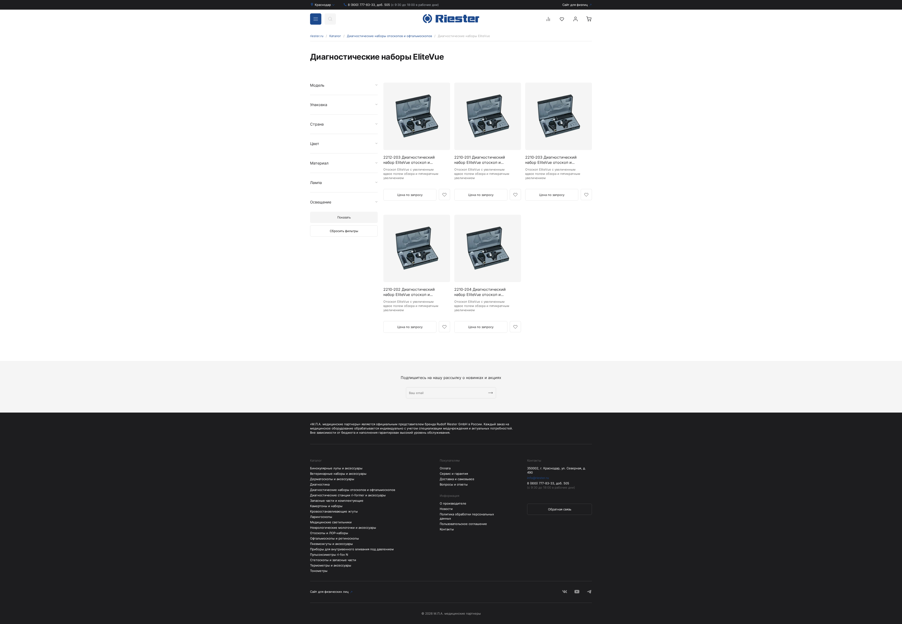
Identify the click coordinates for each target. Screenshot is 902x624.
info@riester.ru (538, 478)
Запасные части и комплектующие (336, 500)
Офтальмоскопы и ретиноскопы (334, 538)
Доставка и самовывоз (457, 479)
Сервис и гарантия (454, 473)
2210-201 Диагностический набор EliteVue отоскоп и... (479, 160)
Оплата (445, 468)
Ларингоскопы (321, 517)
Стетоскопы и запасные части (333, 560)
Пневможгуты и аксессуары (331, 544)
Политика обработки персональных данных (467, 516)
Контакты (447, 529)
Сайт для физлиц (575, 5)
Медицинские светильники (331, 522)
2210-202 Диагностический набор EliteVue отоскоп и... (409, 292)
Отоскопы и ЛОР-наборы (329, 533)
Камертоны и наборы (326, 506)
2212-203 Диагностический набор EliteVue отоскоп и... (409, 160)
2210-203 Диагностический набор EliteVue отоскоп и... (551, 160)
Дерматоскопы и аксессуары (332, 479)
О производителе (453, 503)
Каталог (335, 36)
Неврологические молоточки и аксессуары (343, 527)
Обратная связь (559, 509)
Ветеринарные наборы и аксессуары (338, 473)
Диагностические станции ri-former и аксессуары (348, 495)
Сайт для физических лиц (329, 591)
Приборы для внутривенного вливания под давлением (352, 549)
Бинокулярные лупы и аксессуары (336, 468)
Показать (344, 217)
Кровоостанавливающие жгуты (334, 511)
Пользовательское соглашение (463, 524)
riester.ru (316, 36)
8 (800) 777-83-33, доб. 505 (393, 5)
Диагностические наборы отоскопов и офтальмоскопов (389, 36)
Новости (446, 509)
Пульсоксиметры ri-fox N (329, 554)
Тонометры (318, 571)
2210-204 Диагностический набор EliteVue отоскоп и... (480, 292)
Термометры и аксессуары (330, 565)
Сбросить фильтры (344, 231)
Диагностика (320, 484)
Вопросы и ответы (454, 484)
